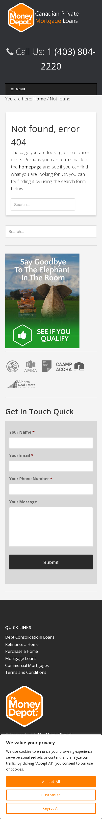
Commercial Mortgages (27, 665)
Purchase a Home (21, 651)
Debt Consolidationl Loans (29, 637)
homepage (30, 167)
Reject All (51, 808)
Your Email (21, 455)
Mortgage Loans (20, 658)
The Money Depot (51, 17)
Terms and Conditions (25, 672)
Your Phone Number (30, 478)
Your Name (22, 432)
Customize (51, 795)
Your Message (23, 502)
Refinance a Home (22, 644)
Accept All (51, 781)
